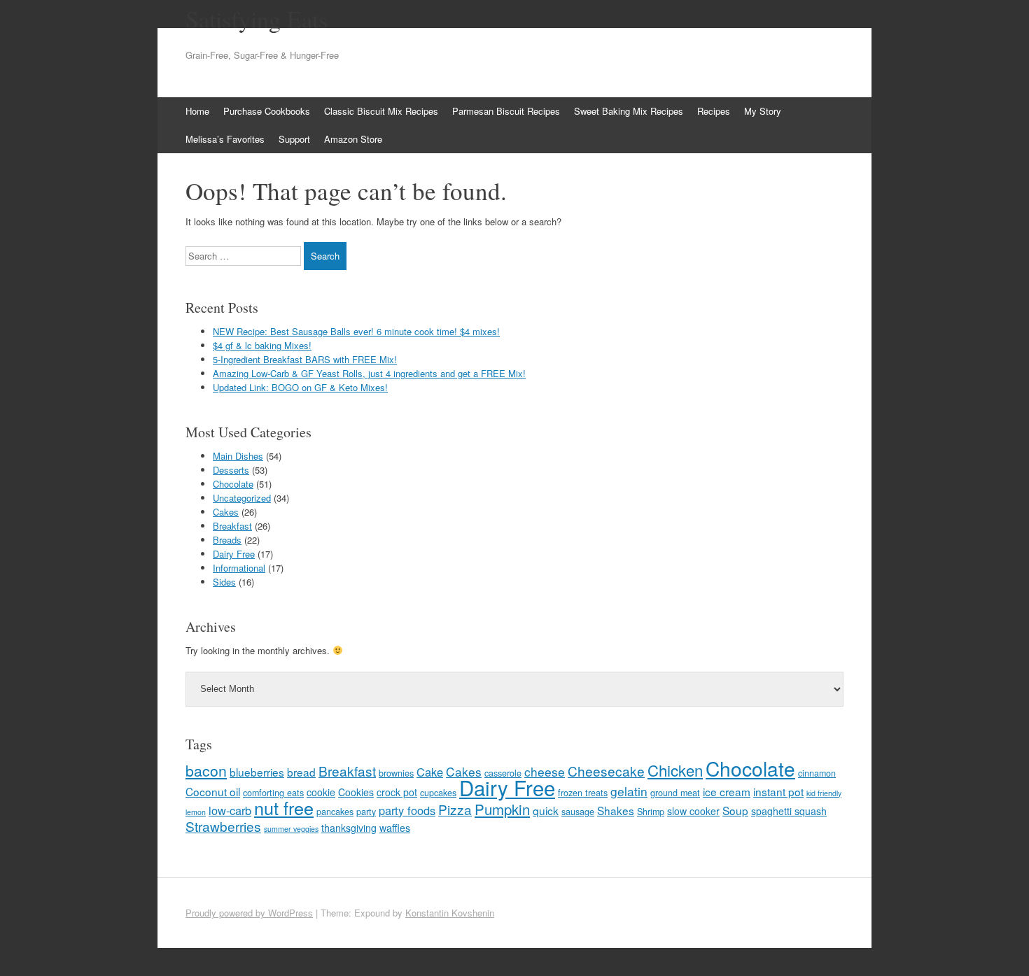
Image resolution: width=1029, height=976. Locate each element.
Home (197, 111)
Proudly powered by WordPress (249, 912)
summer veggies (291, 828)
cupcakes (438, 792)
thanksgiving (349, 828)
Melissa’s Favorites (225, 139)
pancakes (335, 811)
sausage (577, 811)
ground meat (675, 792)
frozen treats (583, 792)
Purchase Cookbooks (266, 111)
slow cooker (693, 811)
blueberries (257, 771)
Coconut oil (213, 791)
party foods (407, 810)
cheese (544, 771)
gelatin (629, 791)
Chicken (675, 770)
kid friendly (823, 793)
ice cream (726, 791)
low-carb (230, 810)
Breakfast (232, 525)
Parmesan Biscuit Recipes (506, 111)
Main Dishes (238, 455)
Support (294, 139)
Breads (227, 539)
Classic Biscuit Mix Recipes (381, 111)
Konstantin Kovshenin (449, 912)
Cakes (226, 511)
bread (301, 771)
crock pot (397, 792)
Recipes (713, 111)
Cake (429, 771)
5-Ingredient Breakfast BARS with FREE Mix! (305, 359)
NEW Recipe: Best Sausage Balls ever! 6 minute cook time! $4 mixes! (356, 331)
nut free (284, 807)
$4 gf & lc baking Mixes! (262, 345)
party (366, 811)
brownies (396, 773)
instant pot (778, 791)
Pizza (455, 809)
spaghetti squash (789, 811)
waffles (394, 828)
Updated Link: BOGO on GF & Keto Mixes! (300, 387)
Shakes (615, 810)
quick (546, 810)
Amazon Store (353, 139)
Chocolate (233, 483)
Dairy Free (234, 553)
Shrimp (650, 811)
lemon (196, 812)
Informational (239, 567)
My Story (762, 111)
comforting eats (273, 792)
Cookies (356, 792)
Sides (224, 581)
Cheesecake (606, 770)
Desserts (231, 469)
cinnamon (817, 773)
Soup (735, 810)
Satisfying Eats (257, 19)
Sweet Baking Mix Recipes (628, 111)
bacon (206, 770)
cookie (321, 792)
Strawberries (223, 825)
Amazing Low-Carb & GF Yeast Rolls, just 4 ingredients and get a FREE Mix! (369, 373)
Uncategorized (242, 497)
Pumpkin (502, 808)
